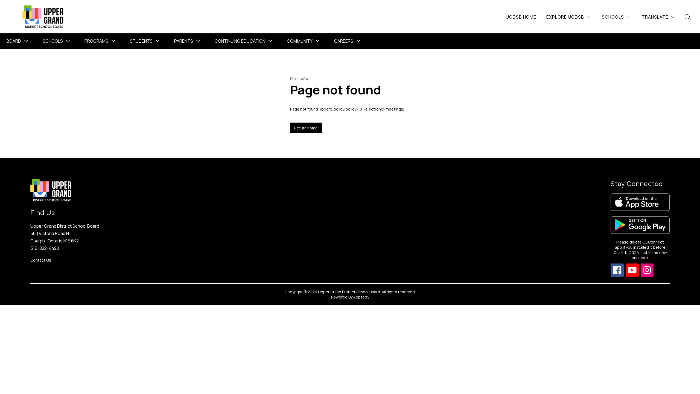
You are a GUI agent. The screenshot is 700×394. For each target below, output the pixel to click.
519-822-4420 (44, 248)
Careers (343, 41)
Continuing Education (240, 41)
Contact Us (40, 260)
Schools (53, 41)
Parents (183, 41)
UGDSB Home (521, 17)
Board (14, 41)
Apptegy (361, 297)
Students (141, 41)
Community (300, 41)
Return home (306, 128)
